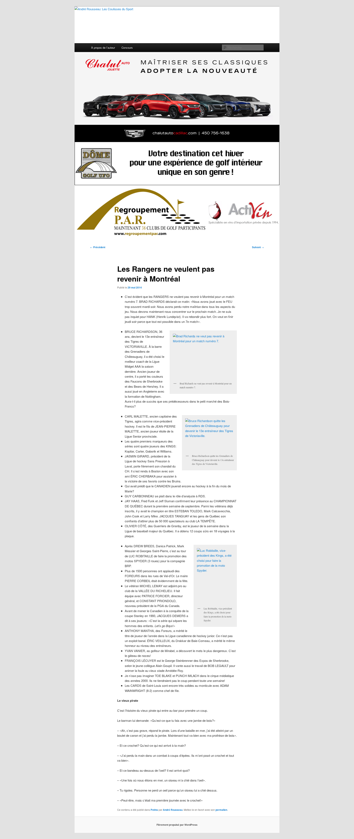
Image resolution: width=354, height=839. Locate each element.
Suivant (258, 247)
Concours (127, 48)
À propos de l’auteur (103, 48)
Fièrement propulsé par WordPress (177, 825)
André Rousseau (173, 810)
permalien (221, 810)
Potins (154, 810)
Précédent (97, 247)
